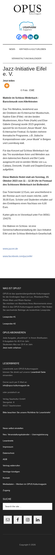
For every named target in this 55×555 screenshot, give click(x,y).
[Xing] (36, 36)
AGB (5, 459)
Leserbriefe (8, 441)
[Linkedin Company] (30, 36)
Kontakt (6, 478)
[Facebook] (19, 36)
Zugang (6, 490)
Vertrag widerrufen (11, 465)
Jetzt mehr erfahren (12, 348)
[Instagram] (24, 36)
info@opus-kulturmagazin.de (16, 385)
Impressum (8, 447)
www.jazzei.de (10, 248)
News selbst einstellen (13, 428)
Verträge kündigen (11, 471)
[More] (6, 85)
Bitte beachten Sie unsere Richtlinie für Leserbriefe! (26, 412)
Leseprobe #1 (9, 317)
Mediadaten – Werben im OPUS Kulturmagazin (24, 484)
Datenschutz (8, 453)
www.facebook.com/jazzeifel (17, 256)
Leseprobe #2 (9, 323)
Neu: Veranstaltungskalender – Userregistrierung (25, 434)
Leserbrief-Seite (38, 372)
